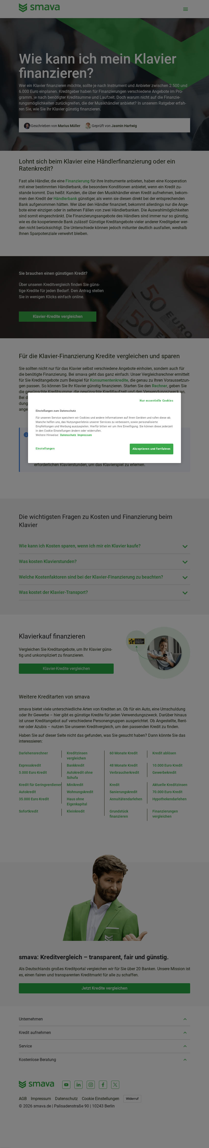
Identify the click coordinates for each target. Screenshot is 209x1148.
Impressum (84, 435)
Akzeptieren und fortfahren (152, 449)
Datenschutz (68, 435)
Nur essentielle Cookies (156, 400)
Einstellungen (45, 448)
